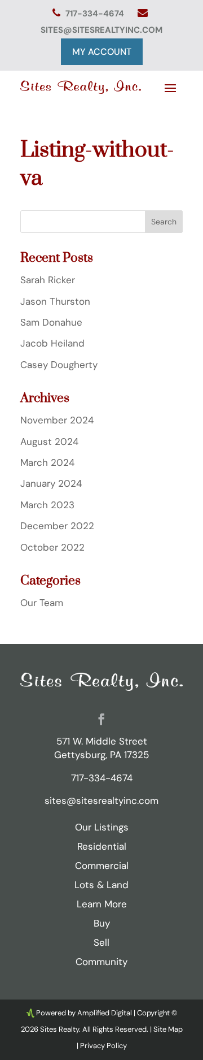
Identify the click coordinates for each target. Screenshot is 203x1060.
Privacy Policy (103, 1045)
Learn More (102, 904)
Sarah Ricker (47, 280)
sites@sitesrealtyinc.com (101, 30)
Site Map (168, 1029)
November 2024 (57, 420)
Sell (101, 942)
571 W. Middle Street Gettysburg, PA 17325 (101, 748)
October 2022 (52, 547)
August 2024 (49, 441)
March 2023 (47, 505)
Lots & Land (101, 885)
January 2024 (51, 483)
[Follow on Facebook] (101, 719)
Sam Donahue (51, 322)
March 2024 (47, 462)
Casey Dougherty (59, 364)
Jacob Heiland (52, 343)
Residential (101, 846)
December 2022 (57, 526)
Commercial (102, 865)
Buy (102, 923)
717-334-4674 (95, 13)
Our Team (41, 602)
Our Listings (102, 827)
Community (101, 961)
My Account (101, 52)
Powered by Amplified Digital (84, 1013)
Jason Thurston (55, 301)
